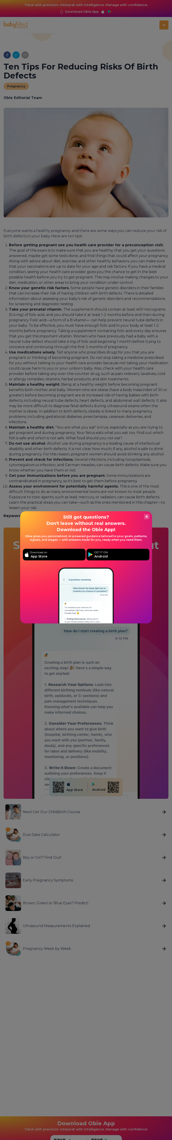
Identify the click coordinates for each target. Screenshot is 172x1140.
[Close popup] (146, 516)
